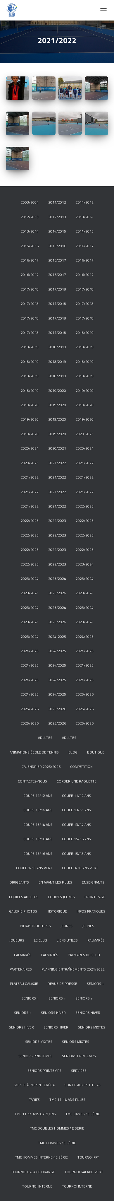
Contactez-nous (32, 781)
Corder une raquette (76, 781)
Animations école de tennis (34, 752)
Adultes (45, 737)
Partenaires (21, 969)
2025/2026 (85, 694)
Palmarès (96, 940)
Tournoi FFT (88, 1157)
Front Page (94, 897)
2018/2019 (85, 332)
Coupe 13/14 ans (37, 810)
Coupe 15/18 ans (76, 853)
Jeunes (66, 926)
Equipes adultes (23, 897)
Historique (57, 911)
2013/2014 (85, 217)
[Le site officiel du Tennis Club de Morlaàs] (13, 10)
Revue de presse (62, 983)
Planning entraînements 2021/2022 (73, 969)
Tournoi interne (37, 1186)
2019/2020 (57, 390)
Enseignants (93, 882)
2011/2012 (57, 202)
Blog (72, 752)
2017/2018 (30, 289)
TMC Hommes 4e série (57, 1143)
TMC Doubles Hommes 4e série (57, 1128)
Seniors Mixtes (91, 1027)
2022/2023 (85, 506)
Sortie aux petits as (82, 1085)
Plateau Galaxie (24, 983)
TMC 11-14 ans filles (67, 1099)
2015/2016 (30, 246)
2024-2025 (57, 636)
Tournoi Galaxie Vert (84, 1172)
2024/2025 (85, 636)
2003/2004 (30, 202)
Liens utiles (67, 940)
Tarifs (34, 1099)
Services (79, 1070)
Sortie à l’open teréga (34, 1085)
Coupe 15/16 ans (37, 839)
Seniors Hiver (53, 1012)
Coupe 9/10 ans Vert (34, 868)
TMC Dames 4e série (82, 1114)
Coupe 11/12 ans (37, 795)
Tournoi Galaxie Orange (33, 1172)
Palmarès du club (84, 955)
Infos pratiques (91, 911)
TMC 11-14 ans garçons (35, 1114)
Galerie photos (23, 911)
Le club (40, 940)
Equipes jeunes (61, 897)
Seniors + (95, 983)
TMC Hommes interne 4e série (41, 1157)
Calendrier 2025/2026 (41, 766)
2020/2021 (30, 448)
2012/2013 (30, 217)
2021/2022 (57, 463)
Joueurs (16, 940)
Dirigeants (19, 882)
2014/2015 (57, 231)
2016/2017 (85, 246)
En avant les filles (55, 882)
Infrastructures (35, 926)
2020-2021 (85, 434)
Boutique (95, 752)
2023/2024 (85, 564)
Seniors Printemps (35, 1056)
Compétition (81, 766)
